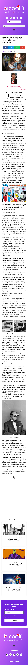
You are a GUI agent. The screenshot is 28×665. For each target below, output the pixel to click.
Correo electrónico (9, 609)
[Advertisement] (14, 502)
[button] (14, 30)
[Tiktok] (14, 18)
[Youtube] (17, 18)
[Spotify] (21, 18)
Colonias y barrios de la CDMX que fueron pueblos (14, 538)
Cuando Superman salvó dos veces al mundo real (14, 588)
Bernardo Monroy (14, 86)
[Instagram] (11, 18)
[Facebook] (7, 18)
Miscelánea (23, 89)
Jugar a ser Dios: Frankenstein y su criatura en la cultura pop (14, 563)
